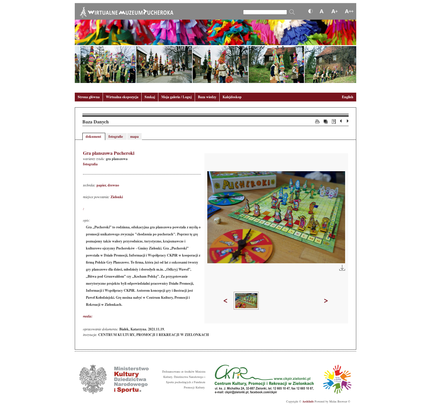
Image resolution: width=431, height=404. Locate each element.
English (347, 96)
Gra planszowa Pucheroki (108, 153)
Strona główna (89, 96)
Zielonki (117, 196)
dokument (94, 136)
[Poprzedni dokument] (341, 120)
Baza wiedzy (207, 96)
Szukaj (150, 96)
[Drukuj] (317, 120)
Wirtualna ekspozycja (122, 96)
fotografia (90, 164)
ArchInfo (308, 401)
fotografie (116, 136)
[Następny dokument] (348, 120)
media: (88, 316)
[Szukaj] (292, 12)
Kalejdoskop (232, 96)
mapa (134, 136)
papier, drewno (107, 185)
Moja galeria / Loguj (176, 96)
